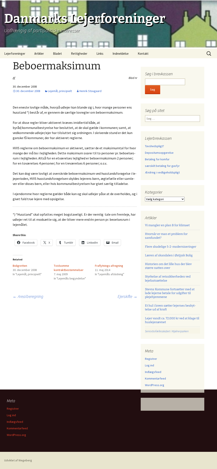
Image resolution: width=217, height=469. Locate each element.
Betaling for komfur (157, 159)
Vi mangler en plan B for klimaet (167, 225)
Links (99, 54)
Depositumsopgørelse (159, 153)
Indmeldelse (121, 54)
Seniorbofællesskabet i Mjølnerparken (167, 331)
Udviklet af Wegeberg (18, 460)
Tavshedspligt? (154, 146)
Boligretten (20, 266)
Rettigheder (79, 54)
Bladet (57, 54)
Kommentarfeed (155, 378)
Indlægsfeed (153, 372)
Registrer (151, 359)
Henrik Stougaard (90, 91)
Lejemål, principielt (60, 91)
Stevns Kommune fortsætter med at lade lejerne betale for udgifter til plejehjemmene (170, 293)
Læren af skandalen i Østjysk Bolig (169, 255)
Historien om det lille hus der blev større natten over (168, 266)
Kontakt (143, 54)
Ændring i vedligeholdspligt (162, 172)
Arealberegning (28, 296)
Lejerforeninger (14, 54)
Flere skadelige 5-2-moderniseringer (170, 246)
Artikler (39, 54)
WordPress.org (154, 385)
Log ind (149, 365)
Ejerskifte (127, 296)
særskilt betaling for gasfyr (162, 166)
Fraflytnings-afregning (109, 266)
